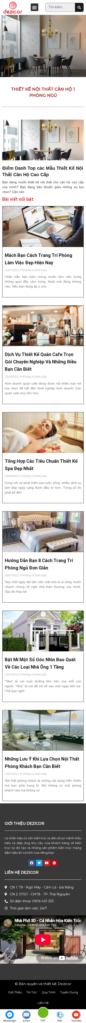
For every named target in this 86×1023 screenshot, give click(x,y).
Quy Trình (48, 992)
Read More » (13, 294)
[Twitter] (39, 863)
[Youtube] (47, 863)
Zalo (59, 1020)
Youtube (76, 1020)
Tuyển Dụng (69, 992)
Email (26, 1020)
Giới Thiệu (15, 992)
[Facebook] (31, 863)
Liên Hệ (43, 1003)
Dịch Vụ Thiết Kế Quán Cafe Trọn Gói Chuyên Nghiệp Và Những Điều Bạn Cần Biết (40, 362)
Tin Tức (32, 992)
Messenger (9, 1020)
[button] (34, 7)
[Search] (79, 7)
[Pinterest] (54, 863)
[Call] (43, 1013)
